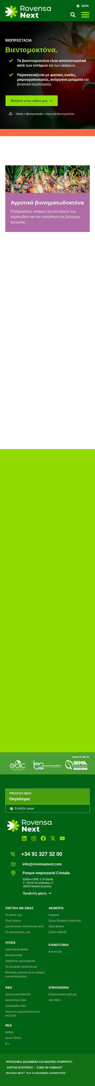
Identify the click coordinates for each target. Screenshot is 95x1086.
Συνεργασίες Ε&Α (15, 1005)
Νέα (8, 1025)
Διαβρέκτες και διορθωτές (20, 961)
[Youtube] (62, 838)
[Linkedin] (24, 838)
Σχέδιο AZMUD (57, 932)
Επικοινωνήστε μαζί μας (63, 994)
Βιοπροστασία (18, 40)
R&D (8, 987)
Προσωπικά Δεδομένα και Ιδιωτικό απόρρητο (39, 1061)
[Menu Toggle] (85, 14)
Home (19, 114)
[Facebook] (43, 838)
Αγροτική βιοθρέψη (16, 949)
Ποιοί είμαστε (13, 920)
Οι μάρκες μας (13, 914)
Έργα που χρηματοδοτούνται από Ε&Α (22, 1013)
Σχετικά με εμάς (19, 908)
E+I (7, 1043)
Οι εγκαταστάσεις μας (17, 932)
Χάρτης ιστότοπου (20, 1067)
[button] (73, 15)
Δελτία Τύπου (13, 1038)
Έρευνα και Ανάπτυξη (18, 994)
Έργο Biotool (56, 926)
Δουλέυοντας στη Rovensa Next (24, 926)
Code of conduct (49, 1067)
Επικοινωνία (59, 987)
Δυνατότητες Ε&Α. (16, 1000)
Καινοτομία (59, 945)
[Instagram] (33, 838)
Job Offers (55, 1000)
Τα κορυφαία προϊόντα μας (21, 966)
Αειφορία (56, 908)
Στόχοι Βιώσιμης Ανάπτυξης (65, 920)
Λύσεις (10, 942)
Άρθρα (9, 1032)
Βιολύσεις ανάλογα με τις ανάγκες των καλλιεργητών (25, 974)
